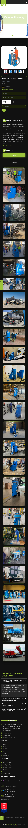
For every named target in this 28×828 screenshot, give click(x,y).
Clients (4, 753)
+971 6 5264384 (7, 735)
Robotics (5, 769)
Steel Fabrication (7, 762)
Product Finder (6, 773)
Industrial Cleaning (7, 767)
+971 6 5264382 (7, 732)
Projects (14, 820)
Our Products (9, 43)
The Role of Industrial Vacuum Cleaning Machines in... (12, 790)
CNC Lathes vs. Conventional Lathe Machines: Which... (12, 785)
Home (2, 43)
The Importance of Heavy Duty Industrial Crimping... (12, 780)
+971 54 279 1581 (7, 734)
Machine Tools (6, 764)
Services (5, 748)
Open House (6, 755)
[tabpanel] (14, 415)
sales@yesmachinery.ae (9, 737)
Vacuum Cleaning (18, 43)
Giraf (17, 826)
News (16, 817)
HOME (19, 20)
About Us (5, 746)
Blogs (11, 817)
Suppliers (5, 751)
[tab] (14, 162)
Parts (4, 771)
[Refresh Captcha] (13, 102)
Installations (22, 817)
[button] (12, 35)
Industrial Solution (7, 766)
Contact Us (5, 750)
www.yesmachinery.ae (11, 824)
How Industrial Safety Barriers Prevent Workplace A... (12, 795)
